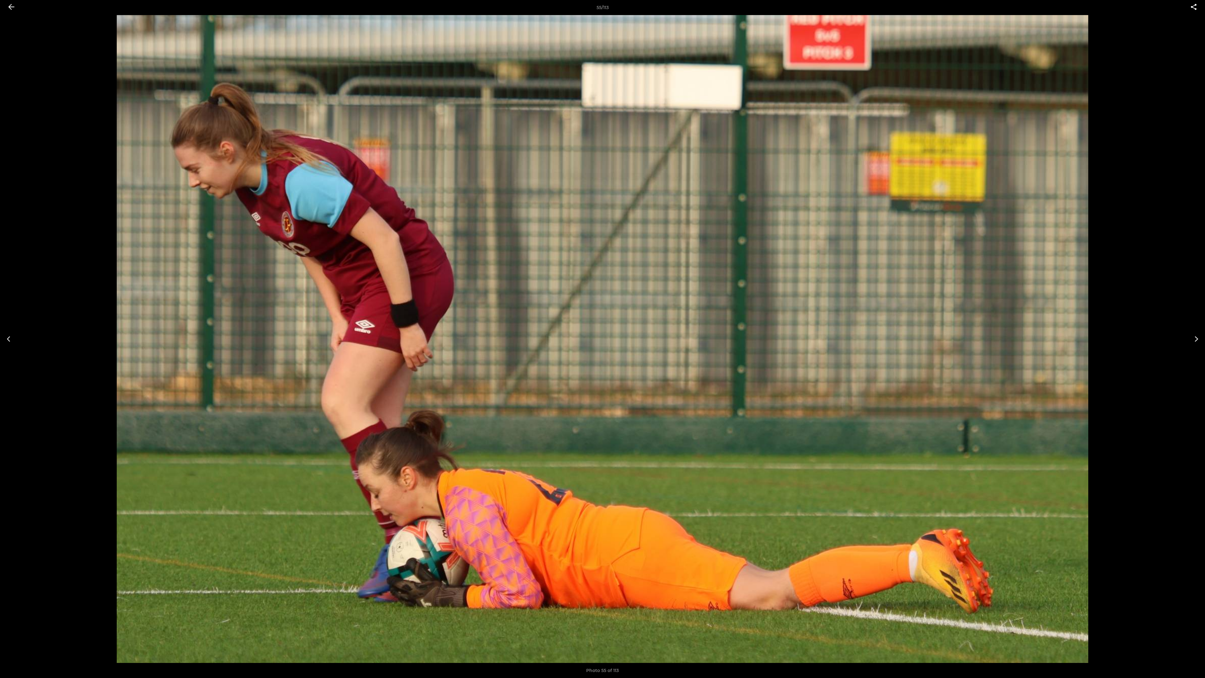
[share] (1193, 7)
